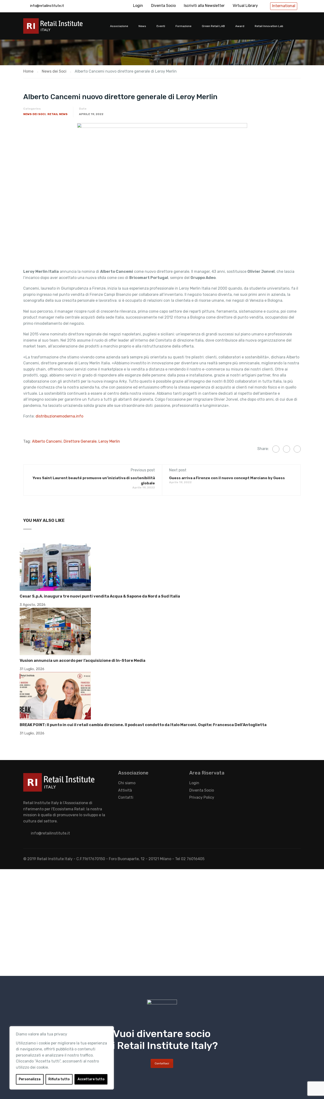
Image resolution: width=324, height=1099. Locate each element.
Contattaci (162, 1063)
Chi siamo (126, 783)
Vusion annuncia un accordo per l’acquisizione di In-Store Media (82, 660)
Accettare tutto (91, 1079)
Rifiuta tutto (59, 1079)
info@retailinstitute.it (47, 6)
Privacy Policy (201, 797)
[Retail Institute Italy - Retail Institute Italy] (58, 28)
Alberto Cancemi (47, 441)
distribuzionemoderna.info (59, 416)
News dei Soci (34, 114)
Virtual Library (245, 5)
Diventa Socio (163, 5)
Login (138, 5)
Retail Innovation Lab (269, 26)
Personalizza (30, 1079)
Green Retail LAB (213, 26)
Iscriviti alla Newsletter (204, 5)
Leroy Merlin (109, 441)
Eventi (161, 26)
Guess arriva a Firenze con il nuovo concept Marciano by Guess (227, 478)
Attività (125, 790)
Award (239, 26)
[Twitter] (286, 449)
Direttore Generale (80, 441)
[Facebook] (275, 449)
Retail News (57, 114)
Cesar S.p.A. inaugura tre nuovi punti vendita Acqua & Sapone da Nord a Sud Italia (100, 596)
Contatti (125, 797)
